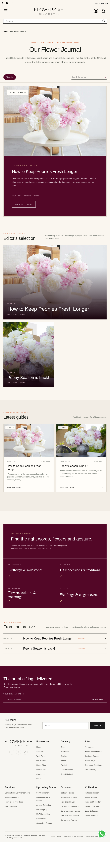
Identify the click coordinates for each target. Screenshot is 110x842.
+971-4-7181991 (101, 3)
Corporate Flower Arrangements (17, 793)
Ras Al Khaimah (67, 774)
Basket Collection (92, 806)
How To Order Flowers (93, 752)
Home (5, 32)
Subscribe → (99, 699)
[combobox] (52, 21)
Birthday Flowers (67, 793)
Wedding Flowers (11, 797)
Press (38, 779)
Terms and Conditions (93, 765)
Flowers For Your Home (14, 802)
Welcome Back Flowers (70, 815)
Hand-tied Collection (93, 802)
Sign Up (98, 726)
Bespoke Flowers (11, 806)
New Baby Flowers (68, 802)
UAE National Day (43, 814)
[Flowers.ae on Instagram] (7, 4)
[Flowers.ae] (48, 11)
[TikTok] (25, 752)
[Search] (104, 21)
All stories (9, 77)
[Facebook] (11, 752)
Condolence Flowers (69, 820)
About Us (40, 752)
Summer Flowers (43, 793)
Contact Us (40, 774)
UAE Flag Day (41, 810)
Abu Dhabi (65, 752)
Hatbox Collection (92, 793)
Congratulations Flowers (70, 811)
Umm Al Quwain (67, 770)
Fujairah (64, 765)
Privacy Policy (90, 770)
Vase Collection (91, 797)
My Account (89, 747)
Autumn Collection (43, 805)
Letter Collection (91, 811)
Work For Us (41, 756)
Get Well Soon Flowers (69, 806)
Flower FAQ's (90, 761)
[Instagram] (18, 752)
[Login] (96, 11)
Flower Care (41, 770)
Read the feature (24, 204)
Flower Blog (41, 765)
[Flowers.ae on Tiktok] (11, 4)
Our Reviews (41, 761)
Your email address (13, 694)
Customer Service (92, 756)
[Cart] (103, 11)
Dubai (63, 747)
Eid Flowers (41, 819)
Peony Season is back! (74, 465)
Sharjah (64, 756)
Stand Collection (91, 815)
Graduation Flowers (44, 823)
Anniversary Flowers (69, 797)
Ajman (63, 761)
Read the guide (28, 487)
